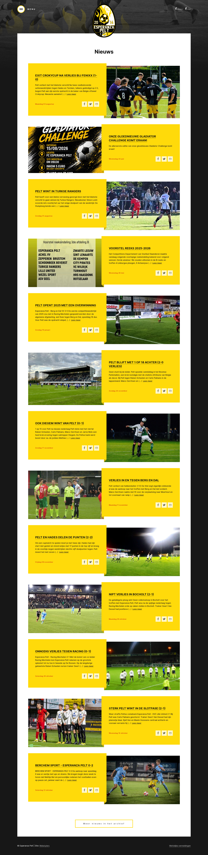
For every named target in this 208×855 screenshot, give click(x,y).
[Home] (104, 21)
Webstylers (44, 846)
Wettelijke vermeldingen (180, 846)
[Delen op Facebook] (84, 104)
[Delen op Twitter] (90, 104)
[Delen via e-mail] (96, 104)
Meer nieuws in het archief (104, 824)
